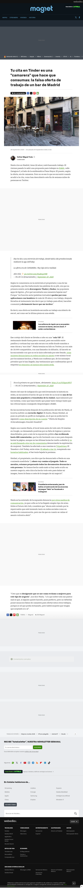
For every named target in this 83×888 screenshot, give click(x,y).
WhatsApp (12, 762)
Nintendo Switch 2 (12, 56)
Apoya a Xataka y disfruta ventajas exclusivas (37, 771)
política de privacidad (31, 751)
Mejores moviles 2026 (28, 734)
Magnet (41, 9)
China (7, 800)
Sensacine (39, 831)
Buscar (75, 813)
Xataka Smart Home (9, 840)
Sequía (32, 56)
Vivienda (23, 17)
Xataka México (9, 870)
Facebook (79, 17)
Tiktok (49, 762)
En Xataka (41, 321)
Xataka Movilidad (62, 792)
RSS (37, 762)
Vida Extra (23, 834)
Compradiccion (9, 857)
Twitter (76, 17)
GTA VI (65, 56)
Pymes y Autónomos (23, 855)
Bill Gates (24, 56)
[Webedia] (78, 1)
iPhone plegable (43, 734)
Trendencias (8, 851)
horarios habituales (19, 452)
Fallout (39, 56)
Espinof (38, 834)
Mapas (4, 17)
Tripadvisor (61, 446)
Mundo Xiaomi (9, 844)
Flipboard (34, 93)
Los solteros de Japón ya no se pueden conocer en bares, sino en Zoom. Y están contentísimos (53, 326)
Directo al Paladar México (56, 870)
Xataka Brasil (9, 872)
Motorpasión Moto (72, 834)
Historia (32, 17)
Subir (73, 821)
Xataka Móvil (9, 834)
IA (70, 56)
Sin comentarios (19, 93)
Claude (63, 734)
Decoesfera (8, 854)
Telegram (33, 762)
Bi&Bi (61, 168)
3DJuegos (23, 831)
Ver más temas (10, 804)
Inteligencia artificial (63, 796)
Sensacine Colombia (39, 873)
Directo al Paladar (56, 831)
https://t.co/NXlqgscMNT (62, 382)
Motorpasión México (71, 870)
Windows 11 (60, 800)
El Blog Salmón (24, 851)
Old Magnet (41, 615)
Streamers (14, 17)
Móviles (7, 792)
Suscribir (37, 747)
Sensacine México (41, 870)
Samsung (33, 796)
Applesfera (8, 836)
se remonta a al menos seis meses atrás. (36, 364)
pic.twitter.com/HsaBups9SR (35, 274)
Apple (7, 796)
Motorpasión (71, 831)
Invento (57, 56)
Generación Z (48, 56)
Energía (33, 792)
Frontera (77, 56)
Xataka (7, 831)
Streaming (8, 788)
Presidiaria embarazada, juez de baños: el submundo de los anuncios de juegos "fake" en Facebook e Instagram (53, 488)
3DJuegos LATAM (25, 870)
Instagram (29, 762)
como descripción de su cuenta (33, 419)
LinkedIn (45, 762)
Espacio (58, 788)
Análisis (33, 788)
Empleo (33, 800)
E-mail (37, 93)
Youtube (25, 762)
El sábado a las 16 (48, 449)
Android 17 (55, 734)
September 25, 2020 (46, 277)
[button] (25, 157)
